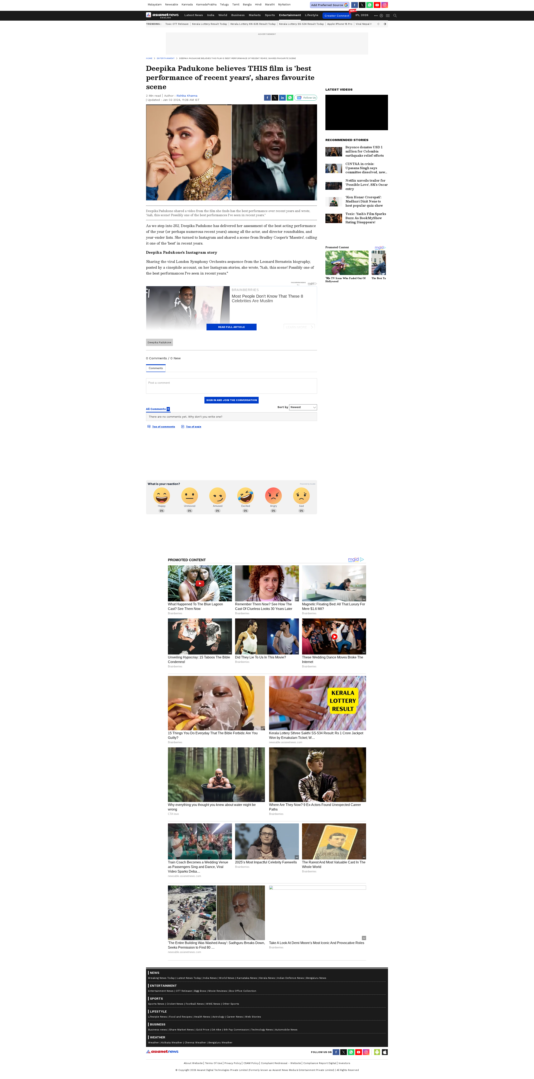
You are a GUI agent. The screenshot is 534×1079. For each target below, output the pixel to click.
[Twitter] (362, 5)
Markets (255, 15)
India (210, 15)
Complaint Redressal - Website (281, 1063)
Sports (270, 15)
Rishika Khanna (186, 95)
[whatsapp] (369, 5)
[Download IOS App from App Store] (384, 1052)
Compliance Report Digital (319, 1063)
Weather (153, 1042)
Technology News (262, 1029)
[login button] (382, 15)
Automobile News (286, 1029)
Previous (378, 24)
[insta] (384, 5)
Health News (202, 1016)
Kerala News (267, 978)
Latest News (193, 15)
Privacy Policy (232, 1063)
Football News (195, 1003)
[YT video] (377, 5)
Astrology (218, 1016)
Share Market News (181, 1029)
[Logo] (163, 15)
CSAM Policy (251, 1063)
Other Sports (231, 1003)
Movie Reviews (217, 990)
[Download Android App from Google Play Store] (377, 1052)
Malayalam (155, 4)
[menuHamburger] (388, 15)
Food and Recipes (180, 1016)
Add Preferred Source (327, 5)
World (222, 15)
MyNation (284, 4)
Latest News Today (189, 978)
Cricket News (175, 1003)
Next (385, 24)
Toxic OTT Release (177, 23)
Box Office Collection (242, 990)
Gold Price (202, 1029)
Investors (344, 1063)
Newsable (171, 4)
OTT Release (184, 990)
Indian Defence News (290, 978)
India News (210, 978)
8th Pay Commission (236, 1029)
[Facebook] (354, 5)
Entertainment (290, 15)
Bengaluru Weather (220, 1042)
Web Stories (253, 1016)
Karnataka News (247, 978)
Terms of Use (213, 1063)
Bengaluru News (316, 978)
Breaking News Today (161, 978)
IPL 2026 (361, 15)
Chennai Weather (195, 1042)
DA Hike (216, 1029)
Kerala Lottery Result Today (209, 23)
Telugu (224, 4)
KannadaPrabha (206, 4)
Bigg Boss (200, 990)
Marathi (270, 4)
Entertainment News (161, 990)
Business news (157, 1029)
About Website (193, 1063)
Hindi (258, 4)
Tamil (235, 4)
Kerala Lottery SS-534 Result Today (301, 23)
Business (238, 15)
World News (226, 978)
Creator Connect (337, 15)
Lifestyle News (157, 1016)
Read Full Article (231, 327)
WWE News (213, 1003)
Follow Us (310, 97)
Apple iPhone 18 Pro (339, 23)
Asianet (162, 1051)
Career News (235, 1016)
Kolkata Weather (171, 1042)
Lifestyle (311, 15)
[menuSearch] (395, 15)
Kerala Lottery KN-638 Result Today (253, 23)
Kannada (187, 4)
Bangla (247, 4)
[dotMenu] (376, 15)
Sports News (156, 1003)
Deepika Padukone (159, 342)
